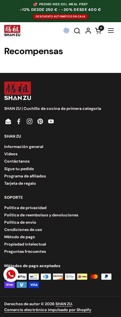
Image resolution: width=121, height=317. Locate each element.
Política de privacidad (25, 207)
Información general (23, 146)
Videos (10, 153)
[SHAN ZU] (12, 30)
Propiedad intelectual (25, 244)
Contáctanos (17, 161)
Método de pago (19, 236)
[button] (77, 30)
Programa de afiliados (25, 176)
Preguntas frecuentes (25, 251)
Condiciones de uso (23, 229)
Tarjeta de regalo (20, 183)
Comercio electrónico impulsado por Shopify (47, 309)
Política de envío (20, 222)
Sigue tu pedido (19, 168)
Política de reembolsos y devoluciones (41, 214)
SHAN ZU (63, 303)
